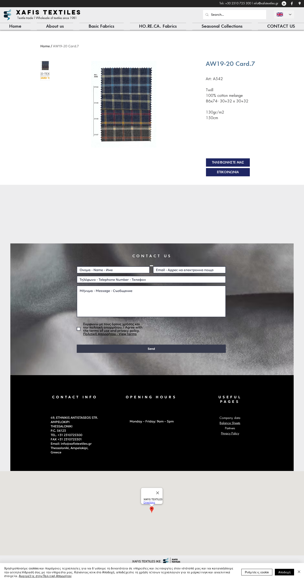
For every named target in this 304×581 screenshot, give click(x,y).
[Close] (299, 572)
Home (45, 46)
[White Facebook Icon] (292, 3)
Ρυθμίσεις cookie (257, 572)
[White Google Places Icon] (299, 3)
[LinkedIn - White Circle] (284, 3)
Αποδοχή (284, 572)
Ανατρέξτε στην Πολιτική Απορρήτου (45, 576)
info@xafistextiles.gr (266, 3)
